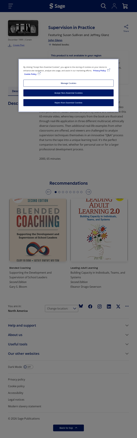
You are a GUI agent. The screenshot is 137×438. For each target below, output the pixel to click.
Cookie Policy (30, 74)
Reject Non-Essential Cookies (68, 102)
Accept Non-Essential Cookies (68, 93)
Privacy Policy (99, 70)
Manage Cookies (68, 83)
